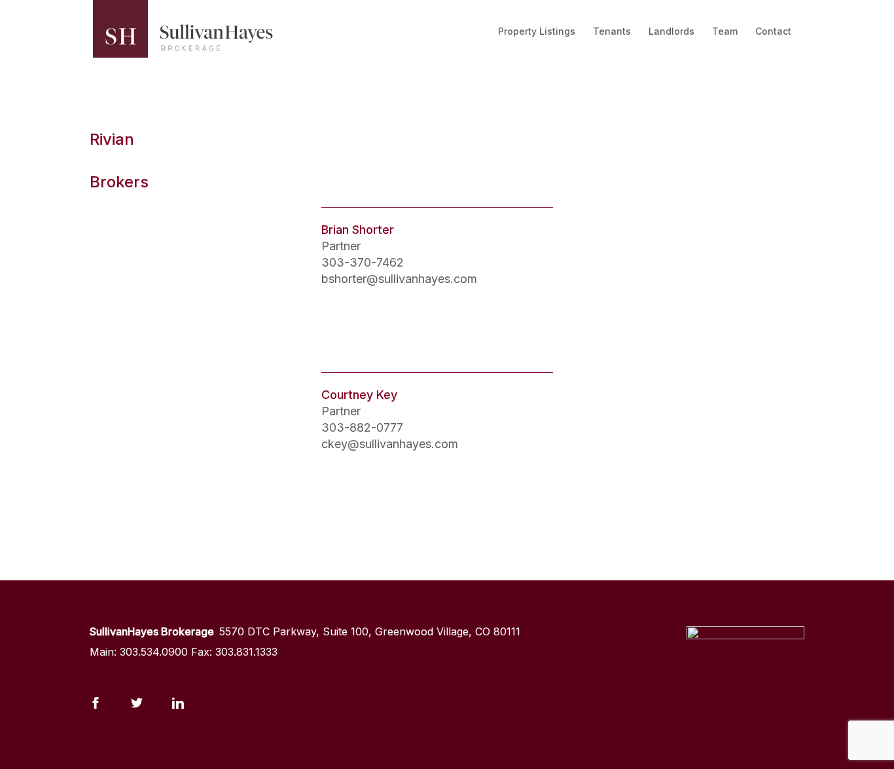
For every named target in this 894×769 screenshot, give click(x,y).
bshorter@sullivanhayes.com (399, 279)
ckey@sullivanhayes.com (389, 444)
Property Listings (536, 31)
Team (725, 31)
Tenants (612, 31)
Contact (773, 31)
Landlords (671, 31)
